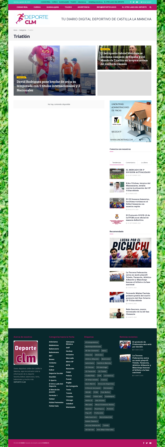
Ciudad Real (90, 375)
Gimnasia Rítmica (70, 343)
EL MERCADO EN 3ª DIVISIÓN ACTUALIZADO (138, 171)
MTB (68, 365)
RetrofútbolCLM (106, 417)
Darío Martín (90, 384)
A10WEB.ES (45, 443)
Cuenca (104, 380)
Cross (51, 366)
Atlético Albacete (92, 359)
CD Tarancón (90, 371)
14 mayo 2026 (131, 317)
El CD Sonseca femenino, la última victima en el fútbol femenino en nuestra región (138, 203)
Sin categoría (72, 386)
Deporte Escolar (56, 373)
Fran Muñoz (105, 392)
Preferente (99, 413)
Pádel (68, 372)
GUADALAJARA (64, 2)
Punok (69, 379)
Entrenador (108, 388)
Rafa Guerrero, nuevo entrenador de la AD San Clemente (137, 311)
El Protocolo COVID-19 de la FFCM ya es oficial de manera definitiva (138, 217)
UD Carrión (90, 429)
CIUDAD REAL (45, 2)
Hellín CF (89, 400)
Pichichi (110, 409)
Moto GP (69, 361)
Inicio (15, 30)
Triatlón (30, 30)
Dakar (51, 370)
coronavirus (108, 375)
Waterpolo (70, 407)
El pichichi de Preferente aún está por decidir (141, 344)
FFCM (96, 392)
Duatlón (52, 377)
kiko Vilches (100, 400)
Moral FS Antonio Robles (104, 404)
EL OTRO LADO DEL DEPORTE (114, 2)
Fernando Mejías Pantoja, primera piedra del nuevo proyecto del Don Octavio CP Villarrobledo (138, 297)
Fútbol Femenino (56, 402)
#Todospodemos (92, 342)
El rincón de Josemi (54, 390)
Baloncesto (54, 349)
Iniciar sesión (146, 2)
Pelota (69, 375)
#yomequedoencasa (93, 346)
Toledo (106, 425)
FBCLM (88, 392)
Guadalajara (109, 396)
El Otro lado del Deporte (56, 385)
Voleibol (69, 403)
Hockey (69, 351)
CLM (99, 375)
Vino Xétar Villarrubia (105, 429)
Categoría (22, 30)
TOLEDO (73, 2)
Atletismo (53, 342)
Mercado (70, 358)
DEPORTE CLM (20, 382)
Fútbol (51, 399)
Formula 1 (53, 395)
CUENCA (55, 2)
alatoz (104, 350)
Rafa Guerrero (91, 417)
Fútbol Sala (54, 406)
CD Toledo (102, 371)
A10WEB (22, 443)
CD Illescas (90, 367)
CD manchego (102, 367)
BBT (50, 356)
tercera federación (93, 425)
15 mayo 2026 (117, 265)
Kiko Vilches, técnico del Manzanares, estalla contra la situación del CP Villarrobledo (138, 187)
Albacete (89, 355)
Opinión (89, 409)
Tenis (68, 389)
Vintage (69, 400)
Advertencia (82, 2)
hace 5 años (45, 95)
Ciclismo (52, 363)
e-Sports (52, 380)
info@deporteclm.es (96, 2)
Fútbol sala (98, 396)
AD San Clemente (92, 350)
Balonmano (54, 352)
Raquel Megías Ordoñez (29, 95)
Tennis (69, 393)
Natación (70, 368)
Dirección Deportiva (106, 384)
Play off (88, 413)
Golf (68, 347)
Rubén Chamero (92, 421)
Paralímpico (99, 409)
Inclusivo (70, 354)
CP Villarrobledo (92, 380)
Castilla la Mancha (104, 363)
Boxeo (51, 359)
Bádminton (54, 345)
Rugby (69, 382)
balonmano (90, 363)
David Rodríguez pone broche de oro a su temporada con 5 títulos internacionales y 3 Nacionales (48, 86)
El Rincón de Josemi (93, 388)
